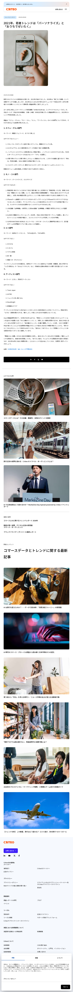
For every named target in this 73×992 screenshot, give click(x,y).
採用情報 (6, 945)
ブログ (39, 900)
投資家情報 (7, 952)
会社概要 (6, 948)
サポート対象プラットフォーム (47, 917)
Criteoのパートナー (43, 868)
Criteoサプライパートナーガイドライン (16, 921)
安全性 (39, 887)
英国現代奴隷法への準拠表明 (13, 931)
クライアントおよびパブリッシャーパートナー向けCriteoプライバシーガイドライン (52, 883)
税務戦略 (40, 931)
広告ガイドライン (43, 914)
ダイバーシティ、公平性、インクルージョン (51, 948)
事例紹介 (6, 868)
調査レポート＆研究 (10, 900)
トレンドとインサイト (10, 17)
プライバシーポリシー (11, 882)
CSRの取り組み (42, 945)
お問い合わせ (59, 9)
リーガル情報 (8, 917)
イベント (6, 903)
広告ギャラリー (9, 872)
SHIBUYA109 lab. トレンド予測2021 (20, 349)
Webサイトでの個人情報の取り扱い (15, 886)
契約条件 (6, 914)
